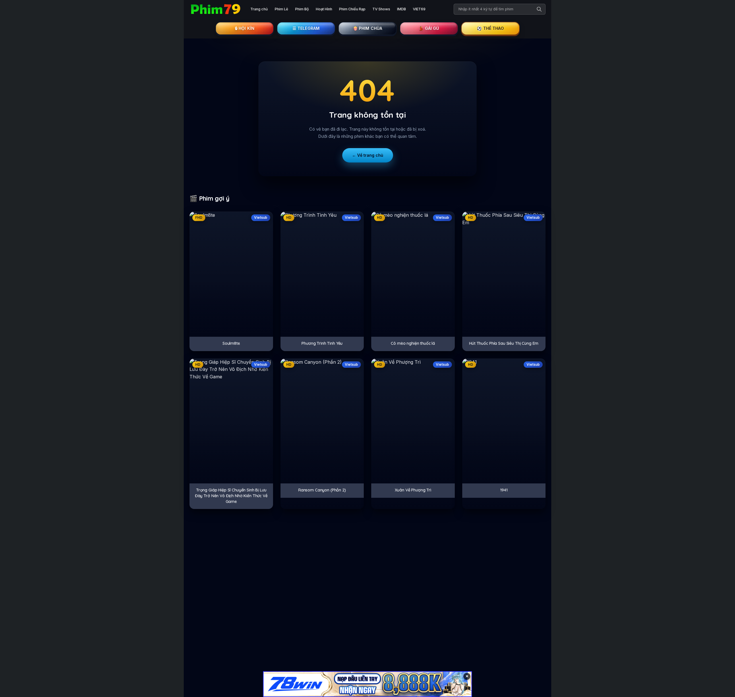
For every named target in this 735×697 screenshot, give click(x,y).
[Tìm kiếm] (539, 9)
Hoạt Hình (324, 9)
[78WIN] (367, 684)
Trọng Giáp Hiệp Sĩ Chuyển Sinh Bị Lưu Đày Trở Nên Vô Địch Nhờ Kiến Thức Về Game (231, 495)
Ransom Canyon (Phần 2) (322, 490)
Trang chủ (259, 9)
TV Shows (381, 9)
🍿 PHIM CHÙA (367, 28)
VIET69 (419, 9)
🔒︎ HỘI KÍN (244, 28)
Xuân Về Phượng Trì (413, 490)
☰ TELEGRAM (306, 28)
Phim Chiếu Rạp (352, 9)
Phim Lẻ (281, 9)
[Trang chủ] (215, 9)
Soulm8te (231, 343)
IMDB (401, 9)
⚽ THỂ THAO (490, 28)
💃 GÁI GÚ (429, 28)
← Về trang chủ (367, 155)
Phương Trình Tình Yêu (322, 343)
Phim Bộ (302, 9)
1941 (503, 490)
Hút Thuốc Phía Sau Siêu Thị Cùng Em (503, 343)
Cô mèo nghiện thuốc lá (413, 343)
